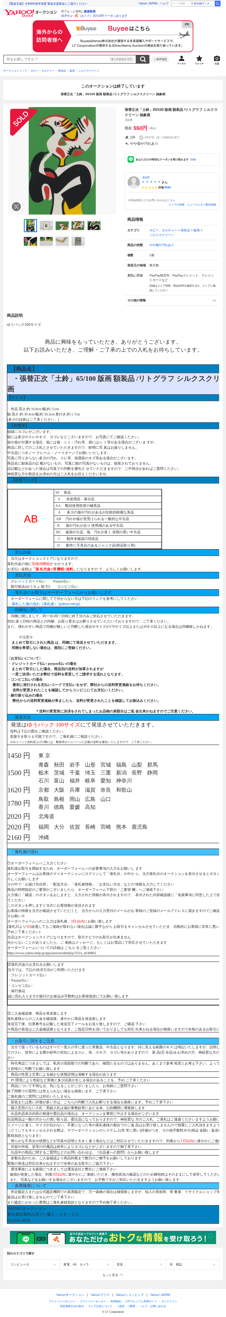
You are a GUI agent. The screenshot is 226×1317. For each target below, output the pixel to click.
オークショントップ (15, 70)
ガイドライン (169, 1301)
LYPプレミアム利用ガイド (141, 1301)
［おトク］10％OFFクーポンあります (102, 15)
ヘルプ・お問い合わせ (152, 1306)
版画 (72, 70)
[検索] (217, 3)
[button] (172, 300)
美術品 (62, 70)
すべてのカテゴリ (121, 59)
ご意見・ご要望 (126, 1306)
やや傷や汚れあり (161, 245)
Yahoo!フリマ (99, 1295)
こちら (171, 200)
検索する (142, 59)
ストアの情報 (177, 204)
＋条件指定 (160, 59)
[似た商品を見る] (16, 206)
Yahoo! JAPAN (147, 3)
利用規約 (116, 1301)
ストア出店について (100, 1306)
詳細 (193, 159)
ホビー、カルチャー (43, 70)
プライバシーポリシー (62, 1301)
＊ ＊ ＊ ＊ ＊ (151, 182)
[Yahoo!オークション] (31, 11)
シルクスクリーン (89, 70)
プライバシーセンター (93, 1301)
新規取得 (90, 11)
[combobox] (56, 59)
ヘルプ (164, 3)
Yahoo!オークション (70, 1295)
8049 (167, 187)
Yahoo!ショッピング (130, 1295)
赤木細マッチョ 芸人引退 (204, 3)
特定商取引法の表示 (72, 1306)
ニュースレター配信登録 (201, 204)
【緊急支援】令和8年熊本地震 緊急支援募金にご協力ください (48, 3)
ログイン (67, 15)
